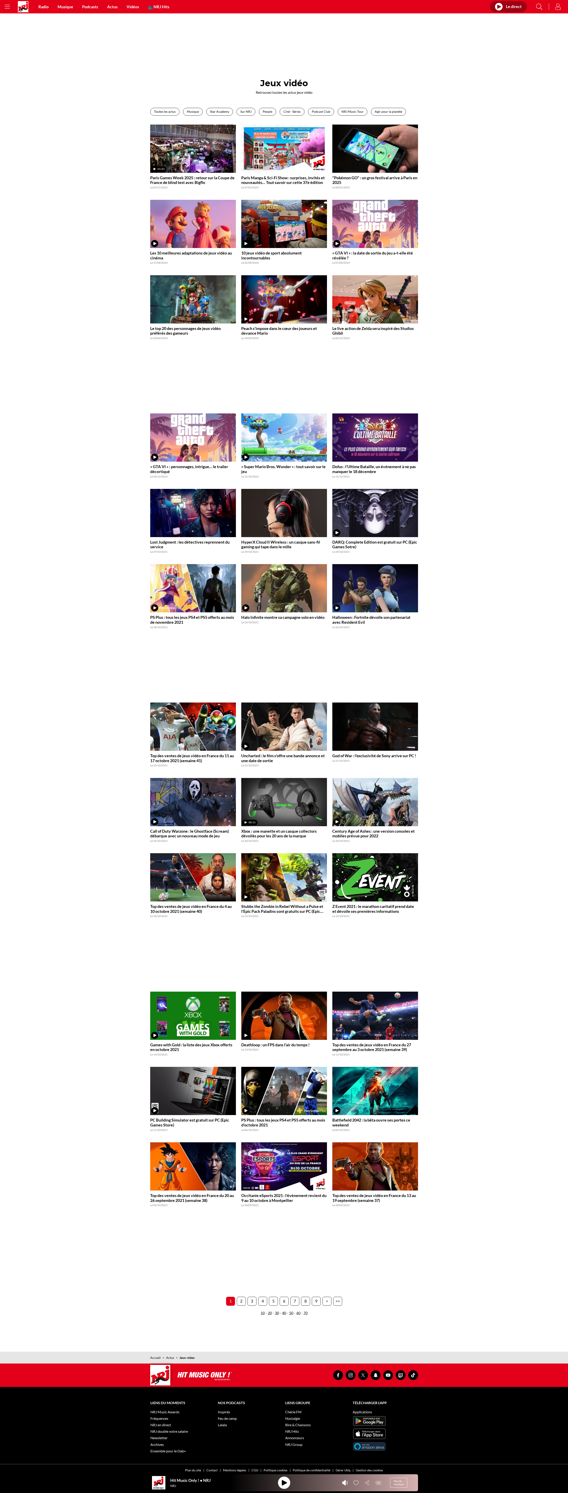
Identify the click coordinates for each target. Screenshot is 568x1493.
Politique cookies (275, 1470)
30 (277, 1313)
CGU (255, 1470)
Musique (65, 6)
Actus (112, 6)
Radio (43, 6)
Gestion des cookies (369, 1470)
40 (284, 1313)
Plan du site (193, 1470)
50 (291, 1313)
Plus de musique (399, 1482)
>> (337, 1301)
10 (263, 1313)
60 (298, 1313)
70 (306, 1313)
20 (270, 1313)
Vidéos (133, 6)
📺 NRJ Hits (158, 6)
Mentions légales (234, 1470)
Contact (212, 1470)
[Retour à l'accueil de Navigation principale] (23, 6)
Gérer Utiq (343, 1470)
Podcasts (90, 6)
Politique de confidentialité (311, 1470)
